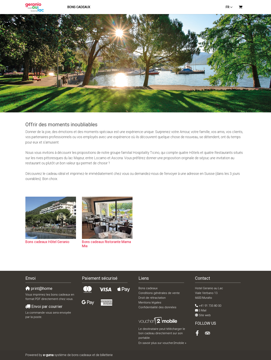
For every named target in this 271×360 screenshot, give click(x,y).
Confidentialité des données (157, 307)
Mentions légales (149, 302)
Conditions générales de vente (159, 293)
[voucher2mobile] (158, 321)
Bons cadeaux (78, 7)
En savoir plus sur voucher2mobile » (162, 343)
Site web (205, 315)
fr (227, 7)
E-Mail (202, 310)
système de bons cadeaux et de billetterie (78, 355)
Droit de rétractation (152, 298)
